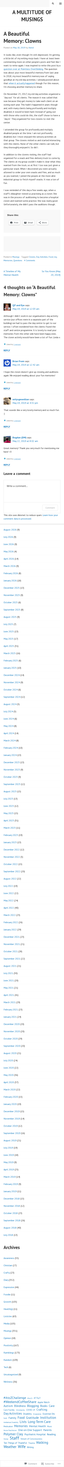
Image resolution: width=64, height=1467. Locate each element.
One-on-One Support (30, 1430)
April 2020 (9, 1082)
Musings (15, 257)
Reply (7, 350)
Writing (30, 1447)
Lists (23, 1422)
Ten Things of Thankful (15, 1442)
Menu (60, 3)
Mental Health (37, 1426)
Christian (8, 1265)
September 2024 (12, 696)
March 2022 (10, 914)
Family (12, 1418)
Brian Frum (18, 361)
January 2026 (10, 580)
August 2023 (10, 791)
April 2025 (9, 645)
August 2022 (10, 878)
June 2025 (9, 631)
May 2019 (9, 1162)
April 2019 (9, 1169)
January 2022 (10, 929)
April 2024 (9, 733)
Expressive (9, 1287)
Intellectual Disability (11, 1422)
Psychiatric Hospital (35, 1434)
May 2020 (9, 1074)
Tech (6, 1367)
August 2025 (10, 616)
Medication (8, 1426)
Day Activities (42, 257)
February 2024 (11, 747)
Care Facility (9, 1410)
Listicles (8, 1316)
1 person (17, 344)
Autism (8, 1406)
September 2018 (12, 1220)
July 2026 (8, 536)
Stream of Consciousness (31, 1438)
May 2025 (9, 638)
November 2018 (12, 1205)
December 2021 (12, 936)
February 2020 (11, 1096)
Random (8, 1359)
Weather (10, 1446)
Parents (47, 1430)
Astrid (31, 47)
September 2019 (12, 1133)
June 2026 (9, 544)
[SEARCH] (53, 3)
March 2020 (10, 1089)
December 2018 (12, 1198)
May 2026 (9, 551)
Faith (5, 1418)
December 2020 (12, 1024)
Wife (22, 1446)
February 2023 (11, 835)
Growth (7, 1301)
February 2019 (11, 1184)
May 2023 (9, 813)
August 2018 (10, 1227)
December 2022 (12, 849)
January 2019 (10, 1191)
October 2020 (11, 1038)
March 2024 (10, 740)
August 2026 (10, 529)
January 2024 (10, 755)
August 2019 (10, 1140)
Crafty (7, 1272)
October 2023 (11, 776)
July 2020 (8, 1060)
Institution (48, 1417)
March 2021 (10, 1002)
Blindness (20, 1406)
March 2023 (10, 827)
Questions (17, 260)
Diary (6, 1279)
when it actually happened (22, 83)
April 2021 (9, 994)
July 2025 (8, 624)
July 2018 (8, 1234)
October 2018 (11, 1213)
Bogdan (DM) (19, 437)
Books (43, 1406)
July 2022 (8, 885)
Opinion (7, 1338)
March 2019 (10, 1176)
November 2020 (12, 1031)
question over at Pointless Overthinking (23, 69)
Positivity (8, 1345)
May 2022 (9, 900)
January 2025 (10, 667)
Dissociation (37, 1414)
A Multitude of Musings (32, 16)
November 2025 (12, 595)
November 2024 (12, 682)
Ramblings (9, 1352)
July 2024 (8, 711)
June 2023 (9, 805)
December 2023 (12, 762)
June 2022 (9, 893)
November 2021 (12, 944)
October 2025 (11, 602)
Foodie (7, 1294)
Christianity (20, 1410)
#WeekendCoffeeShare (20, 1402)
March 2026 (10, 565)
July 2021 (8, 973)
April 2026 (9, 558)
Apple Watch (44, 1402)
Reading (51, 1434)
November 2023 (12, 769)
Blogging (33, 1406)
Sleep (6, 1439)
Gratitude (32, 1418)
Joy (55, 257)
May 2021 (9, 987)
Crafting (41, 1409)
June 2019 (9, 1154)
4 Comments (29, 260)
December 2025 (12, 587)
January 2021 (10, 1016)
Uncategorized (11, 1374)
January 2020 (10, 1104)
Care (52, 1406)
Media (7, 1323)
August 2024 (10, 704)
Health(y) (8, 1308)
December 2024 (12, 675)
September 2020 (12, 1045)
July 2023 (8, 798)
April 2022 (9, 907)
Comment (50, 507)
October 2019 (11, 1125)
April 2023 (9, 820)
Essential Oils (49, 1413)
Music (49, 1426)
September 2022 (12, 871)
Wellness (8, 1381)
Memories (8, 260)
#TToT (37, 1398)
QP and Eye (19, 305)
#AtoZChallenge (15, 1397)
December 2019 (12, 1111)
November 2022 (12, 856)
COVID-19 (30, 1410)
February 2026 (11, 573)
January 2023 (10, 842)
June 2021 (9, 980)
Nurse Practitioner (10, 1430)
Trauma (31, 1443)
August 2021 (10, 965)
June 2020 (9, 1067)
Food (51, 257)
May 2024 (9, 725)
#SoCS (29, 1398)
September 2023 (12, 784)
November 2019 (12, 1118)
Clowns (32, 257)
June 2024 (9, 718)
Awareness (9, 1258)
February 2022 (11, 922)
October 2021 (11, 951)
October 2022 (11, 864)
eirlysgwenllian (21, 399)
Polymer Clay (13, 1434)
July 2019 (8, 1147)
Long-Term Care (39, 1422)
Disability (27, 1413)
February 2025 (11, 660)
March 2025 (10, 653)
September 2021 (12, 958)
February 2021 (11, 1009)
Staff (14, 1438)
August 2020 (10, 1053)
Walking (42, 1442)
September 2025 (12, 609)
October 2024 (11, 689)
